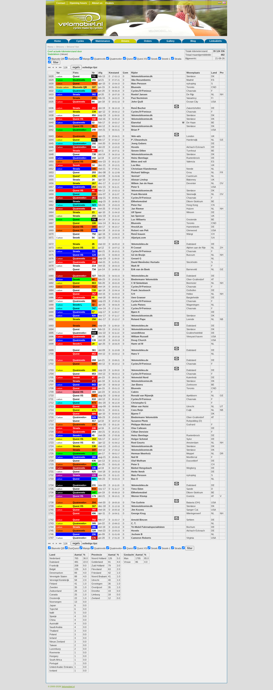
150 (94, 158)
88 (93, 297)
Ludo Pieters (138, 304)
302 (94, 94)
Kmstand (114, 72)
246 (94, 428)
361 (94, 350)
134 (94, 111)
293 (94, 172)
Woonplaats (193, 72)
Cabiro (135, 392)
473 (94, 410)
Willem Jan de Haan (142, 183)
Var (58, 72)
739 (94, 219)
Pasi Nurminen (139, 98)
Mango (86, 59)
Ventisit (135, 176)
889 (94, 479)
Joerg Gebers (138, 143)
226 (94, 475)
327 (94, 275)
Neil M (134, 457)
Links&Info (215, 41)
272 (94, 381)
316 (94, 147)
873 (94, 402)
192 (94, 143)
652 (94, 353)
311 (94, 251)
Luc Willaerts (138, 219)
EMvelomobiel (139, 201)
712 (94, 286)
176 (94, 538)
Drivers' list (73, 47)
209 (94, 98)
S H (133, 294)
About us (97, 3)
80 (93, 150)
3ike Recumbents (141, 80)
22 (93, 122)
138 (94, 446)
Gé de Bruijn (138, 255)
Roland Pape (138, 319)
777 (94, 83)
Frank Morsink (139, 194)
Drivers (125, 41)
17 (93, 453)
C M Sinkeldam (139, 283)
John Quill (137, 101)
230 (94, 424)
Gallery (170, 41)
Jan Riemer (137, 208)
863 (94, 283)
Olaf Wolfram (138, 460)
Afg (100, 72)
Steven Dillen (138, 150)
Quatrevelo (100, 59)
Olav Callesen (139, 428)
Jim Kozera (137, 509)
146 (94, 468)
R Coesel (136, 247)
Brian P (135, 129)
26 (93, 244)
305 (94, 523)
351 (94, 301)
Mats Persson (138, 83)
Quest (129, 59)
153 (94, 439)
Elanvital (136, 122)
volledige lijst (89, 67)
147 (94, 395)
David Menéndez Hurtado (145, 262)
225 (94, 201)
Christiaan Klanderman (144, 168)
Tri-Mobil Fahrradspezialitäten (148, 527)
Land (214, 72)
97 (93, 336)
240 (94, 129)
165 (94, 258)
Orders (148, 41)
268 (94, 360)
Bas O (134, 479)
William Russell (139, 336)
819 (94, 489)
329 (94, 417)
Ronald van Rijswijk (142, 395)
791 (94, 140)
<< (49, 67)
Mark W (135, 265)
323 (94, 205)
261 (94, 197)
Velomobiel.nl (68, 686)
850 (94, 115)
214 (94, 265)
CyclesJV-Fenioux (141, 90)
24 (93, 179)
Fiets (75, 72)
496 (94, 513)
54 (93, 237)
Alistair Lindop (139, 179)
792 (94, 234)
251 (94, 136)
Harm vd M (137, 343)
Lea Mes (135, 165)
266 (94, 80)
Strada (177, 59)
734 (94, 269)
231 (94, 485)
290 (94, 325)
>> (60, 67)
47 (93, 377)
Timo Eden (137, 489)
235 (94, 176)
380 (94, 208)
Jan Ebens (137, 384)
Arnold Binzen (139, 519)
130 (94, 340)
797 (94, 509)
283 (94, 431)
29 (93, 343)
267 (94, 183)
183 (94, 392)
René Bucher (138, 108)
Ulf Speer (136, 212)
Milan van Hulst (139, 406)
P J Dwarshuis (139, 140)
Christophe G (138, 402)
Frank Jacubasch (140, 290)
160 (94, 226)
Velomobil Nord (139, 377)
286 (94, 527)
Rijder (134, 72)
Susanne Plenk (139, 421)
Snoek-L (166, 59)
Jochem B (136, 534)
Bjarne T (136, 413)
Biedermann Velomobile (144, 279)
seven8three (138, 333)
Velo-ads (136, 136)
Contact (60, 3)
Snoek (154, 59)
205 (94, 90)
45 (93, 435)
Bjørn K (135, 312)
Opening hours (78, 3)
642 (94, 329)
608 (94, 363)
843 (94, 384)
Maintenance (103, 41)
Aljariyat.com (138, 237)
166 (94, 230)
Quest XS (142, 59)
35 (93, 126)
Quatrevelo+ (116, 59)
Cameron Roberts (141, 538)
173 (94, 464)
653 (94, 373)
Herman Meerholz (141, 453)
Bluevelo (136, 87)
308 (94, 168)
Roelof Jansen (139, 94)
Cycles (80, 41)
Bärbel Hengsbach (141, 468)
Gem (125, 72)
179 (94, 496)
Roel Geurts (138, 442)
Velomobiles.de (139, 244)
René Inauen (138, 234)
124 (94, 255)
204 (94, 502)
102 (94, 388)
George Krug (138, 513)
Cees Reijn (137, 410)
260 (94, 457)
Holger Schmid (139, 439)
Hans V (135, 353)
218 (94, 194)
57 (93, 312)
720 (94, 290)
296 (94, 534)
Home (57, 41)
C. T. (133, 523)
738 (94, 154)
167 (94, 506)
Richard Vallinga (140, 172)
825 (94, 471)
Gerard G (136, 258)
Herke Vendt (138, 471)
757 (94, 294)
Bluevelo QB (57, 59)
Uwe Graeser (138, 297)
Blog (193, 41)
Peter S (135, 187)
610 (94, 399)
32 (93, 304)
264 (94, 187)
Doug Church (138, 340)
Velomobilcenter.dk (141, 76)
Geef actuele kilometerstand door (65, 51)
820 (94, 315)
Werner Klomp (139, 496)
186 (94, 161)
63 (93, 442)
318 (94, 333)
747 (94, 308)
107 (94, 87)
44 (93, 190)
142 (94, 119)
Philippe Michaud (141, 424)
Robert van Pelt (139, 230)
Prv (222, 72)
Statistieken (54, 54)
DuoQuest (73, 59)
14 (93, 165)
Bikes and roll (139, 161)
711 (94, 76)
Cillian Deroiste (139, 431)
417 (94, 421)
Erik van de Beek (140, 269)
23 (93, 212)
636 (94, 460)
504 (94, 413)
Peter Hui (136, 205)
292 (94, 108)
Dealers (109, 3)
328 (94, 530)
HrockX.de (137, 226)
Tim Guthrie (138, 502)
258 (94, 262)
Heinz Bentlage (139, 158)
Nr (93, 72)
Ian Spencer (137, 216)
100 (94, 223)
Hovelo (135, 147)
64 (93, 101)
